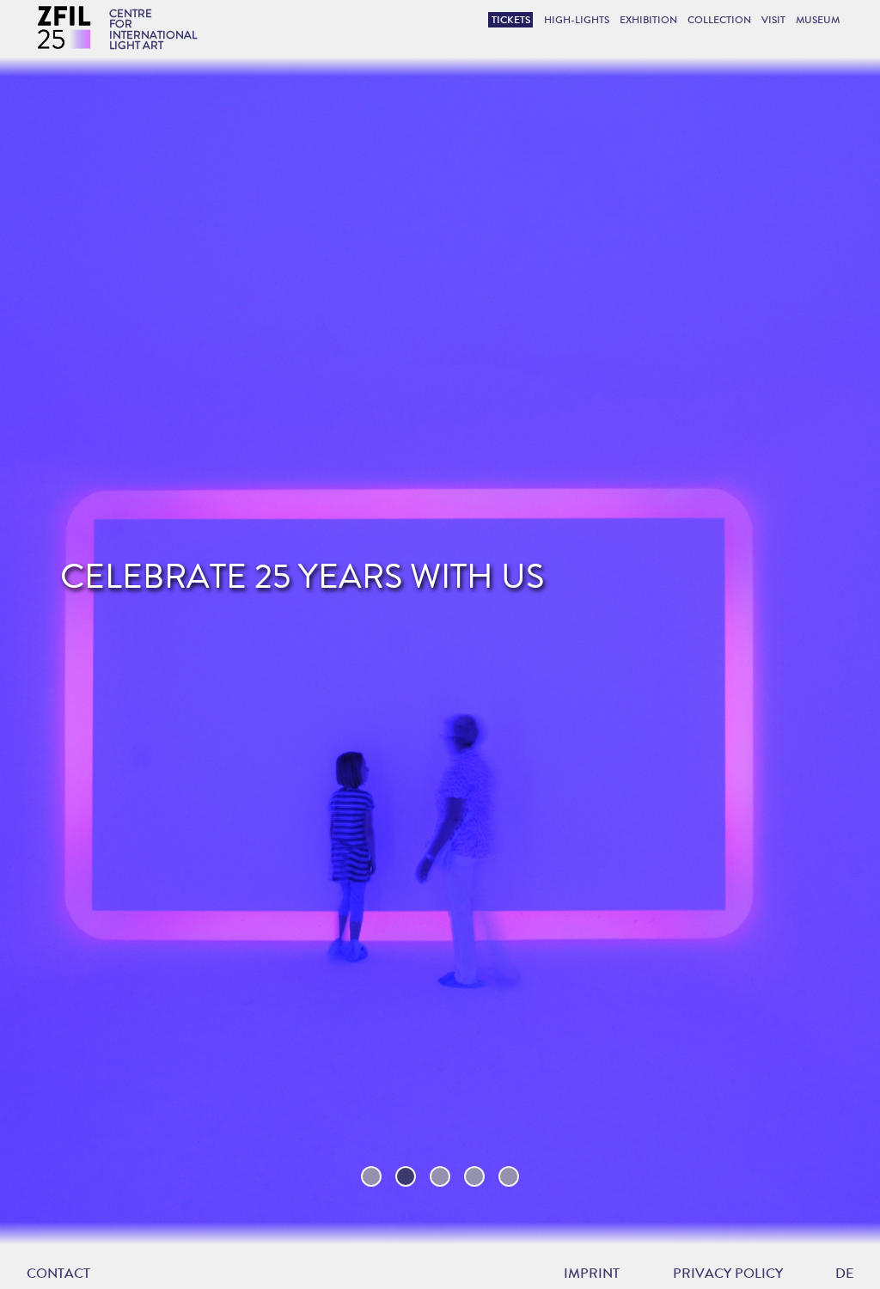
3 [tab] (440, 1176)
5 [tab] (508, 1176)
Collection (719, 20)
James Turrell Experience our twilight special (261, 594)
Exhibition (648, 20)
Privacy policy (728, 1273)
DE (844, 1273)
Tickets (511, 20)
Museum (818, 20)
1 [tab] (371, 1176)
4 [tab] (474, 1176)
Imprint (592, 1273)
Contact (58, 1273)
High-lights (576, 20)
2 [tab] (405, 1176)
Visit (773, 20)
